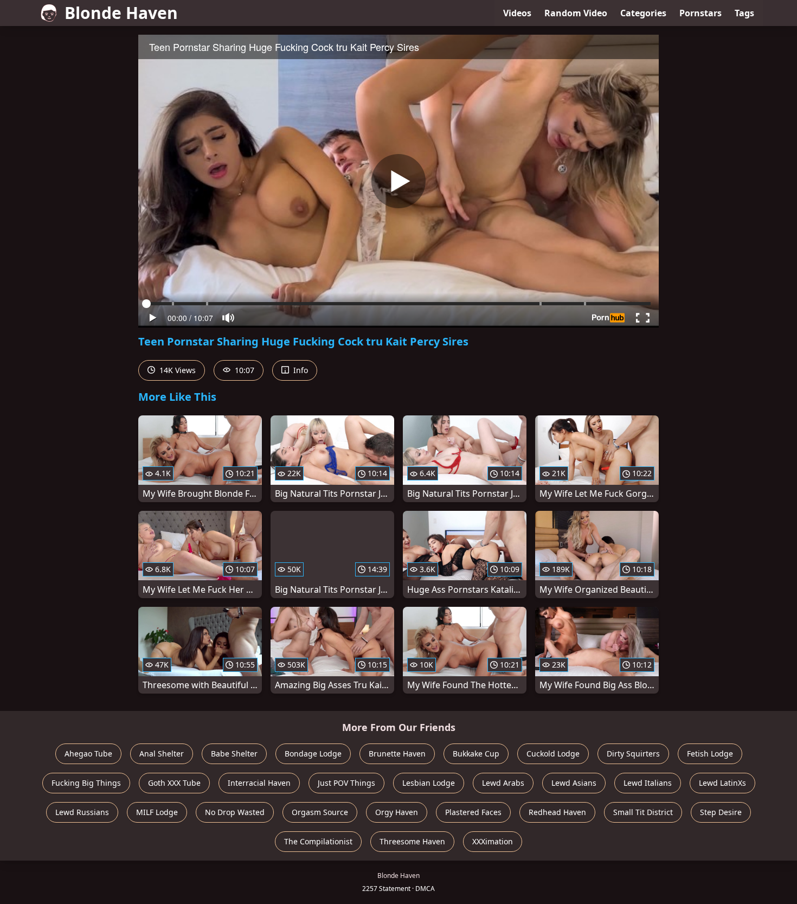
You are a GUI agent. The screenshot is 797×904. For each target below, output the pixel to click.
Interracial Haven (259, 783)
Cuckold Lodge (553, 753)
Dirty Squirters (633, 753)
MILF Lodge (157, 812)
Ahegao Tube (88, 753)
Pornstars (700, 13)
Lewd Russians (82, 812)
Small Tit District (643, 812)
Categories (643, 13)
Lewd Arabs (503, 783)
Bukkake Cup (476, 753)
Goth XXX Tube (174, 783)
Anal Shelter (161, 753)
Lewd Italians (648, 783)
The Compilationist (318, 841)
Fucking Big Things (86, 783)
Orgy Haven (396, 812)
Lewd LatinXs (722, 783)
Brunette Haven (397, 753)
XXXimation (492, 841)
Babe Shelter (234, 753)
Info (299, 370)
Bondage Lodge (313, 753)
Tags (744, 13)
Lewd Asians (573, 783)
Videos (517, 13)
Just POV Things (346, 783)
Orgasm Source (320, 812)
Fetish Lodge (710, 753)
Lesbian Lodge (428, 783)
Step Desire (721, 812)
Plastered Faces (473, 812)
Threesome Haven (412, 841)
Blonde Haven (121, 13)
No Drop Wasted (235, 812)
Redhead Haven (557, 812)
